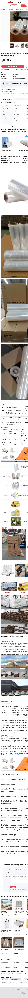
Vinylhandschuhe (4, 962)
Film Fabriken (5, 979)
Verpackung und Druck (10, 9)
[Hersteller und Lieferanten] (14, 2)
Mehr (2, 985)
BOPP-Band (3, 965)
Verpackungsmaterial (19, 9)
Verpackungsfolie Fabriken (15, 979)
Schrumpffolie (13, 982)
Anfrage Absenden (12, 66)
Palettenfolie (4, 982)
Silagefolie (15, 967)
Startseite (3, 9)
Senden (13, 887)
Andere (26, 967)
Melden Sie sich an (5, 93)
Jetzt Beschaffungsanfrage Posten (18, 889)
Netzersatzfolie (16, 962)
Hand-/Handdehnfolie (5, 967)
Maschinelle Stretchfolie (18, 965)
